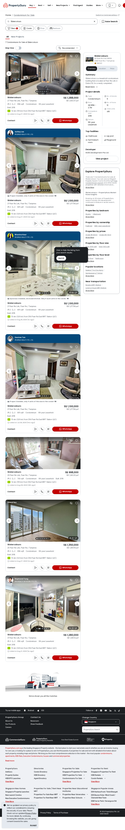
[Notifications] (119, 5)
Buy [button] (31, 5)
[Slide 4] (42, 91)
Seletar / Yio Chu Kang (94, 270)
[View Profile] (13, 55)
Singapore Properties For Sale (74, 772)
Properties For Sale (70, 768)
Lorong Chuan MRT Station (96, 288)
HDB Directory (39, 775)
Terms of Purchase (60, 813)
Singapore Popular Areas (102, 788)
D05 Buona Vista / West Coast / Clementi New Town (103, 796)
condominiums (106, 753)
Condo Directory (40, 772)
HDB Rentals (96, 775)
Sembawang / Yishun (94, 273)
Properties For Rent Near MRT (46, 798)
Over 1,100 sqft (104, 247)
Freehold (89, 226)
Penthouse (99, 258)
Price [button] (112, 68)
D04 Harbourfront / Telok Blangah (104, 792)
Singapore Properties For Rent (103, 772)
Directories (39, 768)
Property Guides (11, 775)
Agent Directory (40, 778)
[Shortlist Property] (76, 56)
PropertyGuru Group (14, 717)
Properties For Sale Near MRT (46, 794)
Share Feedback (37, 724)
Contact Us (36, 717)
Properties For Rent (99, 768)
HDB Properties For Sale (72, 775)
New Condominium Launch (101, 182)
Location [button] (102, 68)
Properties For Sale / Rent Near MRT (47, 789)
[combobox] (52, 21)
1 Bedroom (97, 214)
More (98, 5)
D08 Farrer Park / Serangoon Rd (104, 801)
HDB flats (18, 756)
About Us (8, 721)
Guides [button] (89, 5)
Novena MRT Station (93, 285)
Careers (8, 727)
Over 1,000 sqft (91, 247)
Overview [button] (91, 68)
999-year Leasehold (102, 226)
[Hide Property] (71, 56)
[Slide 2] (38, 91)
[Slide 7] (48, 91)
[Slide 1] (36, 91)
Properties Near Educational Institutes (75, 789)
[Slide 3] (40, 91)
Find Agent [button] (78, 5)
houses (46, 756)
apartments (10, 756)
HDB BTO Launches (13, 778)
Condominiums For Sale (72, 778)
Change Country (89, 717)
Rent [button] (40, 5)
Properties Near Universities (73, 794)
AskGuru (8, 772)
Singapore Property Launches (17, 792)
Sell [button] (49, 5)
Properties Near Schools (72, 798)
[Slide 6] (46, 91)
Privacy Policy (30, 813)
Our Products (10, 724)
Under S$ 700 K (105, 235)
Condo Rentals (97, 778)
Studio (88, 214)
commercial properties (61, 756)
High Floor (89, 258)
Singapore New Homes (15, 788)
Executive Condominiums (33, 756)
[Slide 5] (44, 91)
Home (8, 15)
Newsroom (35, 721)
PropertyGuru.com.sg (13, 748)
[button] (7, 36)
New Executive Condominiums (17, 798)
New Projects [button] (62, 5)
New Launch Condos (13, 795)
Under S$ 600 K (91, 235)
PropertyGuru (11, 768)
